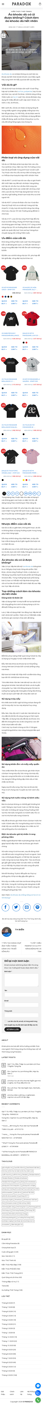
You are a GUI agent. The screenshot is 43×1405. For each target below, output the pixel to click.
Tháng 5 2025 (7, 1367)
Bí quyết (5, 1239)
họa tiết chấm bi (19, 1167)
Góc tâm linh (7, 1256)
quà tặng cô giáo (7, 1199)
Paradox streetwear (21, 1178)
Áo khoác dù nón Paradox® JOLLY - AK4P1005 (30, 290)
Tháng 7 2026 (7, 1307)
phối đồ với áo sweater (9, 1196)
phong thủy (22, 1189)
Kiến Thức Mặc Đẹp (9, 1265)
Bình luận (8, 971)
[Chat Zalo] (38, 1393)
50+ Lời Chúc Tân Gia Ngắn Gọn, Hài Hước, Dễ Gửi (23, 1089)
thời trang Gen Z (22, 1207)
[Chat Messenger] (38, 1385)
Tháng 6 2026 (7, 1311)
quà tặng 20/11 (23, 1196)
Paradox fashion (34, 1174)
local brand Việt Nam (33, 1167)
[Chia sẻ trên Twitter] (16, 907)
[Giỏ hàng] (40, 3)
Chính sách (12, 1393)
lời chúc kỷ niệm (14, 1171)
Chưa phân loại (8, 1248)
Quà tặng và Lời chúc (10, 1277)
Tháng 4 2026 (7, 1320)
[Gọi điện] (38, 1400)
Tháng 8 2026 (7, 1303)
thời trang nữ (6, 1210)
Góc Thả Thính (8, 1260)
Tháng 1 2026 (7, 1333)
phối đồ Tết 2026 (28, 1192)
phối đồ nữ (17, 1192)
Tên (5, 990)
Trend (4, 1286)
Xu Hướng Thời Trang (10, 1290)
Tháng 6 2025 (7, 1362)
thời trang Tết (30, 1210)
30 (30, 493)
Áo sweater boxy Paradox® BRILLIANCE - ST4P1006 (11, 335)
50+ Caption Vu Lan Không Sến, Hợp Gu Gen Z (23, 1072)
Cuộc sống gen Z (8, 1252)
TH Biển (31, 27)
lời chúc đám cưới (27, 1171)
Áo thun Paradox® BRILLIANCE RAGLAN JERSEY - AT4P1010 (9, 427)
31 (34, 493)
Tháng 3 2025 (7, 1375)
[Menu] (3, 3)
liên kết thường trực (21, 921)
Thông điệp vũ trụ (9, 1282)
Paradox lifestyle (7, 1178)
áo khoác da (18, 1221)
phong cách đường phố (9, 1189)
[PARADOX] (21, 4)
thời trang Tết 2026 (8, 1214)
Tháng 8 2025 (7, 1354)
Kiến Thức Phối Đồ (9, 1269)
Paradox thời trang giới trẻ (10, 1182)
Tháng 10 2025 (8, 1345)
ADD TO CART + (14, 302)
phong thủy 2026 (33, 1189)
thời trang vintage (21, 1214)
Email (6, 1001)
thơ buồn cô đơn (11, 1203)
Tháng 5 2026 (7, 1316)
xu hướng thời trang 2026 (26, 1217)
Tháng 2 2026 (7, 1328)
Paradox (24, 1174)
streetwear (18, 1199)
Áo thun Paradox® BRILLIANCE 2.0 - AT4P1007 (9, 381)
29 (26, 493)
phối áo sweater (7, 1192)
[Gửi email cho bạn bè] (27, 907)
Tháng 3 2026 (7, 1324)
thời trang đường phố (9, 1217)
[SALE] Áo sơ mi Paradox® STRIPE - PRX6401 (30, 473)
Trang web (8, 1011)
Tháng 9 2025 (7, 1350)
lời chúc (4, 1171)
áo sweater (5, 1224)
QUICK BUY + (4, 302)
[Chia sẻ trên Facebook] (5, 907)
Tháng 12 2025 (8, 1337)
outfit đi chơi (16, 1174)
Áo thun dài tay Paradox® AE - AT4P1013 (29, 427)
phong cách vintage (29, 1185)
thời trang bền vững (8, 1207)
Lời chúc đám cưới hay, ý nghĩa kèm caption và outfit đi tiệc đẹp (21, 1096)
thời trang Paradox (18, 1210)
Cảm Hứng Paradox (9, 1243)
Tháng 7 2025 (7, 1358)
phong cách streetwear (28, 1182)
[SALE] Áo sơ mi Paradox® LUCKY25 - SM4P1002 (31, 335)
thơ (3, 1203)
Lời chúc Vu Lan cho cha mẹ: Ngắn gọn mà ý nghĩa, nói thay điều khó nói (24, 1082)
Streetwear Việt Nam (30, 1199)
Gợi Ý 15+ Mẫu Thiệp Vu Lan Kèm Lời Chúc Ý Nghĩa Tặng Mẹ (23, 1065)
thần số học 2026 (24, 1203)
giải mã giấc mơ (7, 1167)
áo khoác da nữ (29, 1221)
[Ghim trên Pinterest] (37, 907)
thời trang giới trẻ (34, 1207)
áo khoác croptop (7, 1221)
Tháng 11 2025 (8, 1341)
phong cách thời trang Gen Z (11, 1185)
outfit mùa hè (6, 1174)
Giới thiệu (3, 1393)
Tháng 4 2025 (7, 1371)
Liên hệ (21, 1393)
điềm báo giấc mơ (16, 1224)
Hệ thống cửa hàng (32, 1393)
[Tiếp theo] (39, 493)
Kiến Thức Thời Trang (21, 11)
